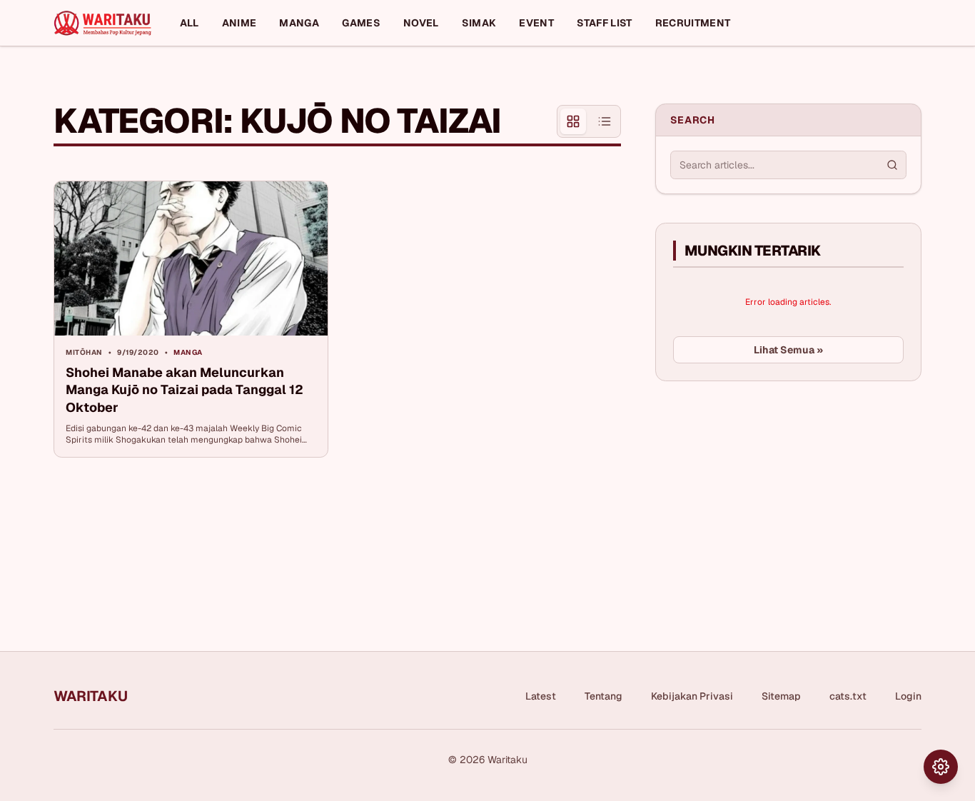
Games (361, 22)
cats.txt (848, 696)
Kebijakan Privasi (692, 696)
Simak (479, 22)
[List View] (604, 121)
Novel (421, 22)
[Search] (892, 165)
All (189, 22)
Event (536, 22)
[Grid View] (573, 121)
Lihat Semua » (788, 349)
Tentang (603, 696)
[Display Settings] (941, 767)
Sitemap (781, 696)
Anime (239, 22)
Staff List (604, 22)
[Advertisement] (762, 499)
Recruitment (693, 22)
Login (908, 696)
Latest (540, 696)
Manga (299, 22)
